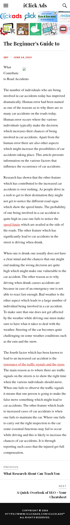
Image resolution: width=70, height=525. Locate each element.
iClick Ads (35, 5)
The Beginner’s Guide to (32, 43)
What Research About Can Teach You (32, 473)
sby (6, 57)
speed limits (12, 224)
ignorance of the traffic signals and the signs (34, 364)
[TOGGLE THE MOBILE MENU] (6, 5)
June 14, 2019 (23, 57)
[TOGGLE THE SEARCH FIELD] (64, 5)
